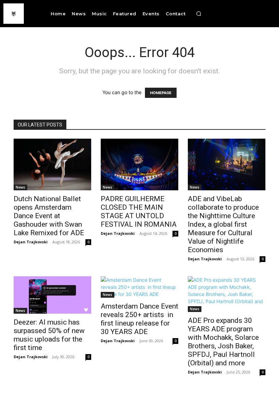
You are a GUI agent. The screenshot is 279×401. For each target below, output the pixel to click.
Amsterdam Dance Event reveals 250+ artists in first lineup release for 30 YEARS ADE (139, 319)
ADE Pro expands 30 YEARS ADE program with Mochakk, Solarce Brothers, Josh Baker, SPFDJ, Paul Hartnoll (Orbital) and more (223, 341)
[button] (198, 13)
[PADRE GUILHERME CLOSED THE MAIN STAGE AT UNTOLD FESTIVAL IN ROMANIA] (139, 164)
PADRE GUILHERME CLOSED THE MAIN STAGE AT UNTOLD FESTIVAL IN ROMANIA (139, 211)
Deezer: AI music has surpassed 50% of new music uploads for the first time (49, 335)
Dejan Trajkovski (31, 241)
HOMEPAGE (160, 92)
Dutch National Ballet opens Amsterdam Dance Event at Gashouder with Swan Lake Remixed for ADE (50, 216)
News (20, 187)
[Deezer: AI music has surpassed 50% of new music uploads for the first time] (52, 295)
